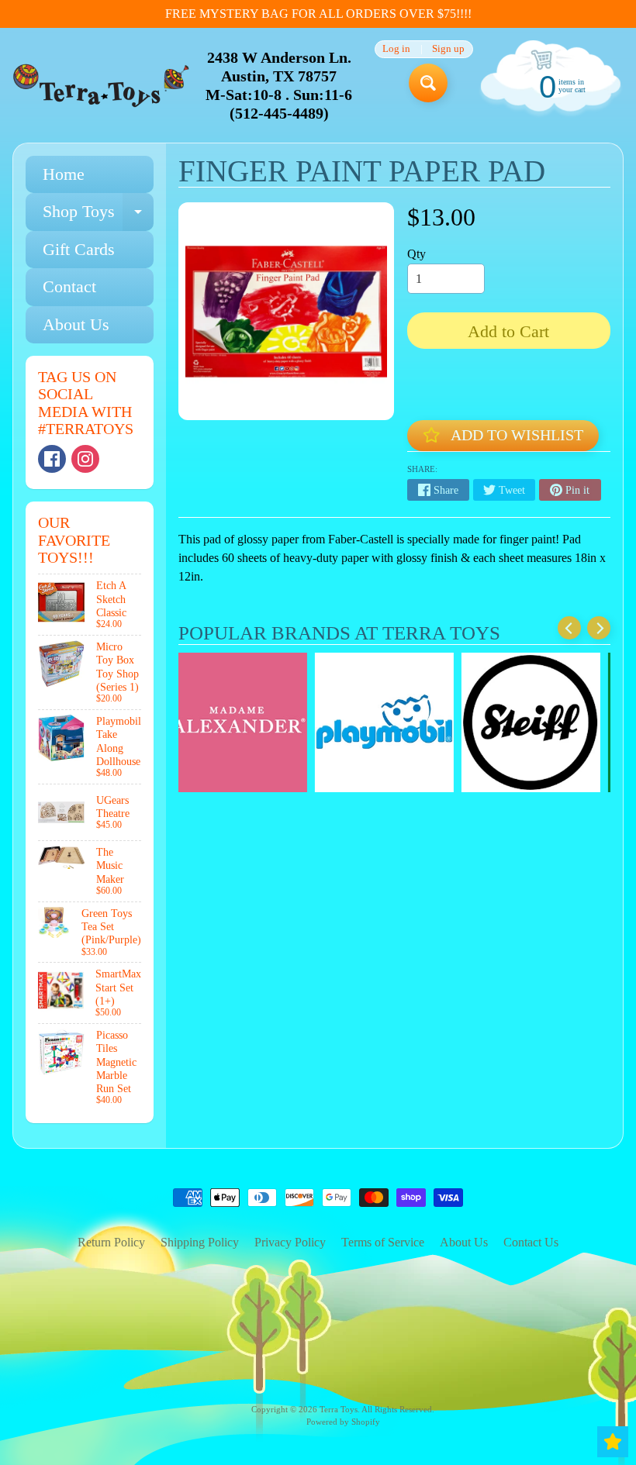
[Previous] (569, 627)
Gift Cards (79, 249)
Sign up (448, 49)
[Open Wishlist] (612, 1441)
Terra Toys (339, 1409)
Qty (416, 253)
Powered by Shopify (343, 1421)
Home (64, 174)
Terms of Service (382, 1242)
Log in (396, 49)
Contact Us (530, 1242)
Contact (69, 286)
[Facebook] (52, 459)
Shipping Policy (200, 1242)
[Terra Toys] (101, 85)
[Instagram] (85, 459)
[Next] (598, 627)
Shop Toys (98, 216)
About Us (76, 324)
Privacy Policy (290, 1242)
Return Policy (111, 1242)
